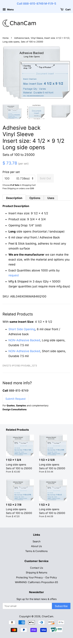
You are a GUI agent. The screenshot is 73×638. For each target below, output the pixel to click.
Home (5, 38)
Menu (10, 9)
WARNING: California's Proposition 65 (36, 582)
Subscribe (61, 606)
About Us (36, 546)
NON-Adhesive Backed (24, 340)
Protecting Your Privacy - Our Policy (36, 577)
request (13, 275)
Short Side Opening (21, 329)
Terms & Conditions (36, 551)
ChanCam (47, 616)
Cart (67, 9)
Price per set (11, 172)
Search (37, 541)
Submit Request (15, 398)
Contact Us (36, 567)
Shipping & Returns (36, 572)
